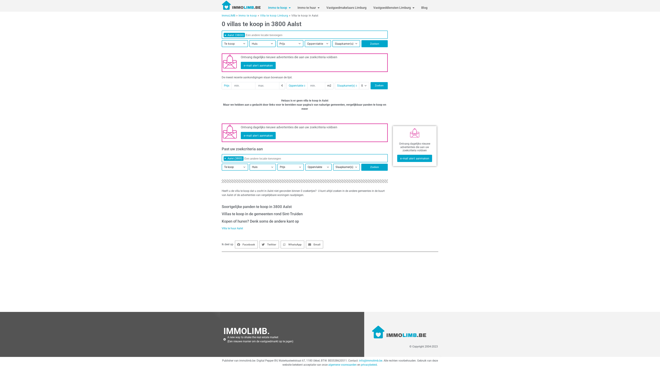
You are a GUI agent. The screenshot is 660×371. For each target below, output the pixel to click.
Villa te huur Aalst (232, 228)
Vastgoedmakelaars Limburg (346, 7)
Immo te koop (277, 7)
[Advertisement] (325, 282)
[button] (246, 244)
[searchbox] (268, 35)
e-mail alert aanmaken (258, 65)
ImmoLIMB (228, 15)
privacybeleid (369, 364)
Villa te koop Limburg (274, 15)
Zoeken (374, 43)
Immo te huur (307, 7)
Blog (424, 7)
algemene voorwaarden (342, 364)
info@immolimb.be (370, 360)
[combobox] (305, 34)
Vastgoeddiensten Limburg (392, 7)
